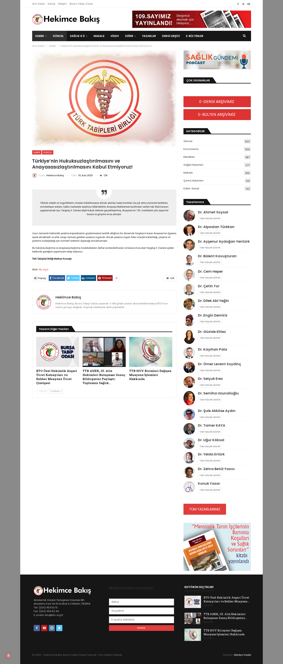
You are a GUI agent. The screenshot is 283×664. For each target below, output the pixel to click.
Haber (39, 36)
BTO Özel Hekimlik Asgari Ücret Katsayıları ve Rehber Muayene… (226, 599)
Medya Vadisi (242, 655)
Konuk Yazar (209, 483)
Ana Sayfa (38, 4)
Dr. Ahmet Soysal (213, 212)
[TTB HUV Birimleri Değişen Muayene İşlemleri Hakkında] (150, 352)
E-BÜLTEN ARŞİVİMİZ (217, 114)
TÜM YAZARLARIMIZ (204, 509)
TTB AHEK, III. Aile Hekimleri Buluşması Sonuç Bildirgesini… (225, 616)
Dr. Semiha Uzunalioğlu (218, 393)
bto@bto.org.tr (54, 615)
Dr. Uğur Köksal (211, 440)
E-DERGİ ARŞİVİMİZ (217, 101)
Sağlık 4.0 (77, 36)
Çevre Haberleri (193, 180)
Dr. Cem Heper (210, 271)
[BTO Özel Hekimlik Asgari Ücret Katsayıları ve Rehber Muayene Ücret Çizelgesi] (57, 352)
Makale (99, 36)
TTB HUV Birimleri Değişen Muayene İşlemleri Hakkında (223, 632)
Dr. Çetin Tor (208, 286)
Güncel (58, 36)
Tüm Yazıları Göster (210, 218)
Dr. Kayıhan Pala (212, 349)
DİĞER (129, 36)
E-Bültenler (194, 36)
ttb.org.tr (44, 269)
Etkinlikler (189, 157)
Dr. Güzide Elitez (212, 331)
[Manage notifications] (8, 655)
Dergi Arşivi (171, 36)
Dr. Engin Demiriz (212, 315)
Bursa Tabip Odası (81, 4)
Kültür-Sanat (191, 188)
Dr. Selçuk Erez (210, 378)
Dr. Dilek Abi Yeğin (213, 300)
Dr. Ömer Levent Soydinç (219, 364)
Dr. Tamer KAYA (211, 425)
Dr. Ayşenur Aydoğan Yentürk (224, 241)
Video (115, 36)
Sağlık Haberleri (193, 165)
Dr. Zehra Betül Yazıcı (216, 468)
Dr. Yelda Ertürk (211, 454)
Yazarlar (149, 36)
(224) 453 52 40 (48, 611)
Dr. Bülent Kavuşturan (217, 256)
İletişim (62, 4)
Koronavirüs (190, 149)
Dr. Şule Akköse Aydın (216, 410)
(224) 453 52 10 (48, 607)
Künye (51, 4)
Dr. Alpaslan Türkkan (216, 226)
